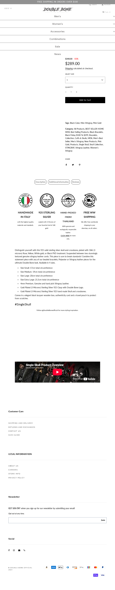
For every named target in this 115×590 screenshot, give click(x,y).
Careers (13, 470)
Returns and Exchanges (21, 427)
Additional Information (59, 182)
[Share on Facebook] (66, 164)
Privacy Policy (16, 478)
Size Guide (14, 435)
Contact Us (14, 431)
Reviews (75, 182)
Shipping (69, 68)
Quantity (69, 87)
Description (40, 182)
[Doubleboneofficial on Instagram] (14, 550)
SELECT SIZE (69, 74)
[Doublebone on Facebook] (9, 550)
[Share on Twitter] (73, 164)
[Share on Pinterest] (80, 164)
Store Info (14, 474)
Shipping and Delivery (20, 423)
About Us (13, 466)
